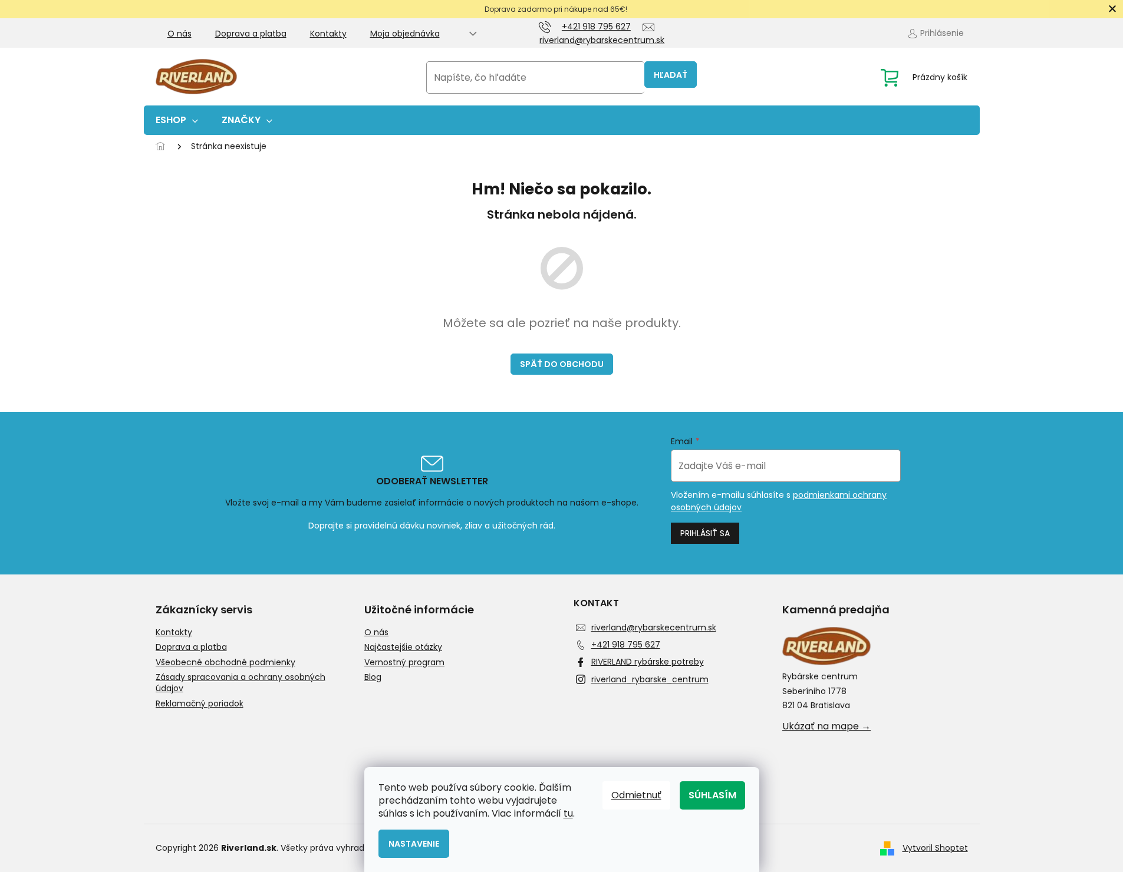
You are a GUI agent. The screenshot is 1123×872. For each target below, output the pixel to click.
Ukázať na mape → (826, 726)
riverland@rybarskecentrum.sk (653, 627)
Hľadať (670, 75)
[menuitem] (177, 120)
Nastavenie (413, 844)
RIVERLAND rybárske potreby (647, 662)
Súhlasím (712, 795)
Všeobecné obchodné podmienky (225, 662)
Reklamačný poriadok (199, 703)
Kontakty (328, 33)
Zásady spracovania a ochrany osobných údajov (240, 683)
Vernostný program (404, 662)
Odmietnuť (636, 795)
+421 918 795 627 (625, 644)
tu (568, 813)
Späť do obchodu (562, 364)
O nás (179, 33)
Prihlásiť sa (705, 533)
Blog (372, 677)
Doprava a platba (250, 33)
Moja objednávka (405, 33)
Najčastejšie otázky (403, 647)
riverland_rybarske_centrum (650, 679)
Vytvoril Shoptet (935, 848)
